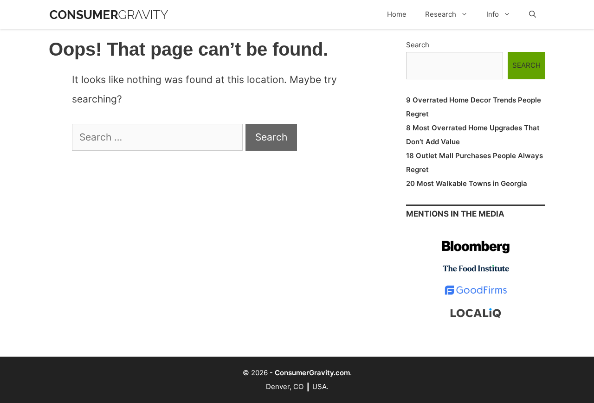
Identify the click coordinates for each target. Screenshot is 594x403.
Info (492, 14)
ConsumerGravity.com (312, 372)
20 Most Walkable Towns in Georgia (466, 183)
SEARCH (526, 65)
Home (397, 14)
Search (417, 44)
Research (440, 14)
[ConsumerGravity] (109, 10)
